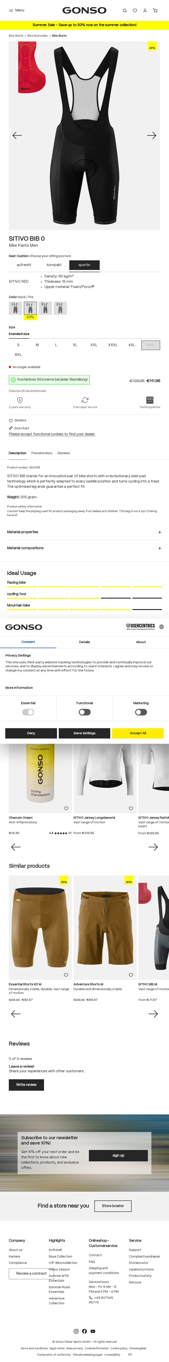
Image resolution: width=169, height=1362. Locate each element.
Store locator (113, 1206)
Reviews (64, 453)
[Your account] (145, 10)
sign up (118, 1155)
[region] (84, 135)
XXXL (113, 345)
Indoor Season (59, 1269)
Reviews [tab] (19, 1044)
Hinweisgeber (138, 1348)
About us (15, 1250)
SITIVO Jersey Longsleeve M (94, 817)
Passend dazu (41, 453)
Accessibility (112, 1355)
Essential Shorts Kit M (25, 984)
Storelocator (138, 1263)
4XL (131, 345)
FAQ (92, 1261)
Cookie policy (119, 1348)
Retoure (135, 1282)
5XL (153, 346)
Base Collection (60, 1256)
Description (17, 453)
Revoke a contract (31, 1273)
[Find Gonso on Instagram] (76, 1331)
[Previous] (17, 136)
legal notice (57, 1348)
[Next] (151, 136)
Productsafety (140, 1275)
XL (75, 345)
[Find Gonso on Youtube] (92, 1331)
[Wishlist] (135, 10)
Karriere (14, 1256)
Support (135, 1250)
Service (135, 1240)
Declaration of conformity (54, 1355)
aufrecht (24, 265)
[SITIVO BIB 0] (84, 135)
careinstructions (141, 1269)
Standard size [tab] (19, 334)
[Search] (125, 10)
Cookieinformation (97, 1348)
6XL (18, 354)
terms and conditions (34, 1348)
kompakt (54, 265)
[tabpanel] (84, 282)
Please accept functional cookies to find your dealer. (52, 434)
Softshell (55, 1250)
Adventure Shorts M (88, 984)
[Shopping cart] (155, 10)
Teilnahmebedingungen (87, 1355)
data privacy (74, 1348)
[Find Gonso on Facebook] (84, 1331)
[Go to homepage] (84, 10)
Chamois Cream (21, 817)
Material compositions (25, 548)
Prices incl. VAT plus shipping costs (27, 391)
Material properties (22, 532)
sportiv (84, 265)
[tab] (24, 266)
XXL (93, 345)
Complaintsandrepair (144, 1256)
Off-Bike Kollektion (63, 1263)
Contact (95, 1255)
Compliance (18, 1263)
